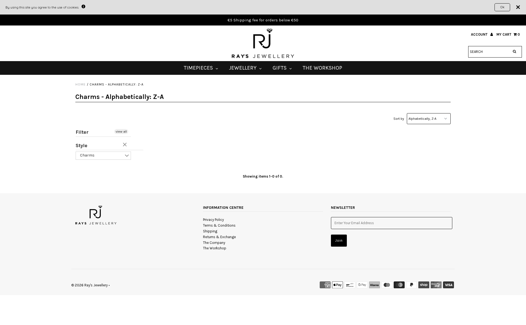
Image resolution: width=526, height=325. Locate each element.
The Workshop (214, 248)
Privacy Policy (213, 220)
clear (125, 145)
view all (121, 131)
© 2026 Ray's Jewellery (89, 285)
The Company (214, 243)
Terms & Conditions (219, 225)
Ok (502, 7)
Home (80, 84)
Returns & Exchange (219, 237)
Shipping (210, 231)
